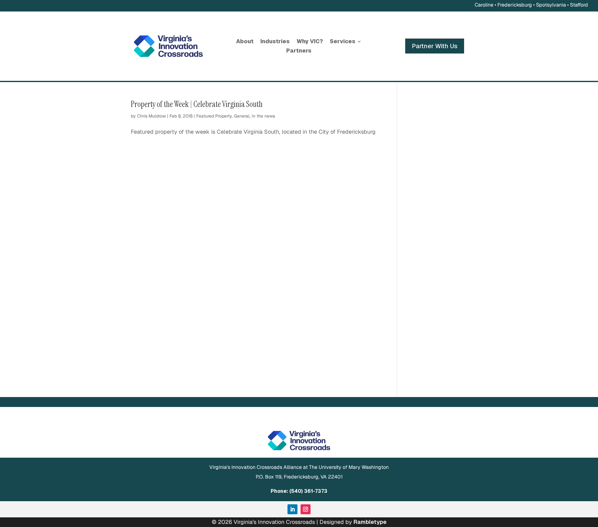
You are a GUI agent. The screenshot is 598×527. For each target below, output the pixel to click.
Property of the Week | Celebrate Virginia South (197, 104)
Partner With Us (435, 46)
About (245, 42)
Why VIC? (310, 42)
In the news (263, 116)
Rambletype (370, 521)
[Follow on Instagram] (306, 509)
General (241, 116)
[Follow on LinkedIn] (292, 509)
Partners (298, 51)
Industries (275, 42)
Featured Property (214, 116)
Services (342, 42)
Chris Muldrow (151, 116)
